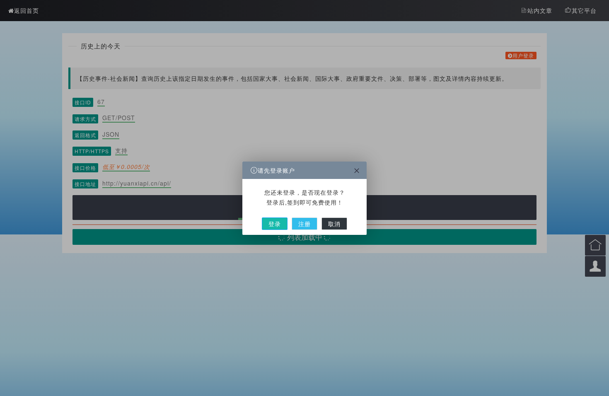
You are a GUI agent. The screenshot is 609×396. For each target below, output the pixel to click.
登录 (274, 224)
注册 (304, 224)
